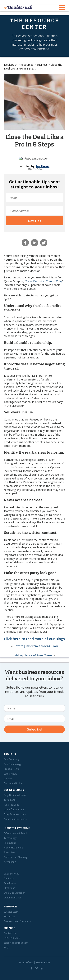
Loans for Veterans (14, 809)
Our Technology (12, 764)
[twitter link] (36, 968)
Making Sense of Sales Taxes (33, 655)
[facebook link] (32, 968)
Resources (26, 64)
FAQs (7, 947)
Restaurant (10, 842)
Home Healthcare (13, 847)
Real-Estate (10, 883)
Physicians (9, 888)
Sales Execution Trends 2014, (44, 281)
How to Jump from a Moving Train (35, 646)
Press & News (11, 769)
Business (42, 64)
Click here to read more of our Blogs (34, 638)
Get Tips (34, 221)
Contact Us (10, 933)
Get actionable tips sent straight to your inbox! (34, 184)
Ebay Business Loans (15, 814)
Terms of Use (26, 962)
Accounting (10, 862)
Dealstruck (10, 64)
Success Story (11, 911)
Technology (10, 838)
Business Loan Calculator (17, 921)
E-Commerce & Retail (15, 833)
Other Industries (12, 897)
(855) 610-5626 (12, 938)
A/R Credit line (11, 804)
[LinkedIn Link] (42, 968)
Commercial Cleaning (15, 857)
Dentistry (9, 878)
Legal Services (11, 873)
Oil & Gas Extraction (14, 892)
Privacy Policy (43, 962)
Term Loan (10, 800)
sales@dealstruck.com (16, 942)
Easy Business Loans (15, 795)
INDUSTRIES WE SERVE (17, 828)
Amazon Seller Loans (15, 819)
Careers (8, 778)
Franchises (9, 852)
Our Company (11, 759)
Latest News (10, 773)
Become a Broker (13, 783)
